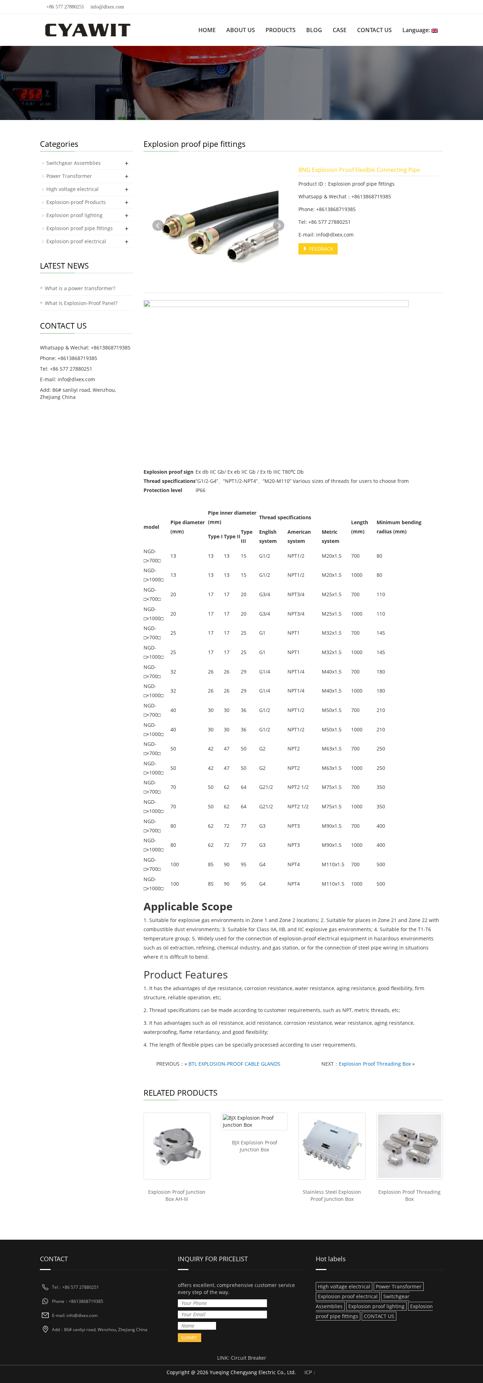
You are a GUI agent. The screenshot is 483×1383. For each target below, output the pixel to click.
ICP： (310, 1372)
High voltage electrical (72, 189)
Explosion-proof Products (76, 202)
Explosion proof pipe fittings (79, 228)
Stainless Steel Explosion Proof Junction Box (332, 1195)
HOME (207, 30)
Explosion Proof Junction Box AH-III (176, 1195)
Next (278, 225)
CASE (340, 30)
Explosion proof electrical (76, 241)
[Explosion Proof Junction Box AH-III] (177, 1146)
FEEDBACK (320, 248)
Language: (416, 30)
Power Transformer (69, 176)
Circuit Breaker (248, 1357)
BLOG (314, 30)
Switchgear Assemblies (73, 163)
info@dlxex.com (107, 7)
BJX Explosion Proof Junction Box (254, 1146)
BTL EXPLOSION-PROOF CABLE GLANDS (234, 1063)
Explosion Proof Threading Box (375, 1063)
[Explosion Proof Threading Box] (409, 1146)
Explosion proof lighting (74, 215)
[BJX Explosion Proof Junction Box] (254, 1121)
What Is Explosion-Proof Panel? (81, 303)
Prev (158, 225)
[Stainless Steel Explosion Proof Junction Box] (331, 1146)
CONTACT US (374, 30)
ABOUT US (240, 30)
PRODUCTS (281, 30)
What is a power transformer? (80, 288)
